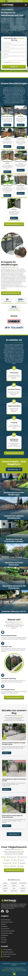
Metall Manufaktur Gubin (15, 963)
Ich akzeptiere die (12, 62)
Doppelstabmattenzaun (7, 922)
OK (14, 974)
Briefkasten (4, 942)
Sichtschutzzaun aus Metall (7, 931)
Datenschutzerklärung (16, 62)
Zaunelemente (4, 935)
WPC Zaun (3, 937)
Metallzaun (3, 924)
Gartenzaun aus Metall (6, 933)
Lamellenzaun (4, 926)
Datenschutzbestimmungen (7, 970)
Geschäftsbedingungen (18, 970)
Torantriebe (4, 940)
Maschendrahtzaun (6, 919)
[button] (26, 5)
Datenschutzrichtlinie (5, 969)
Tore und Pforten (5, 928)
